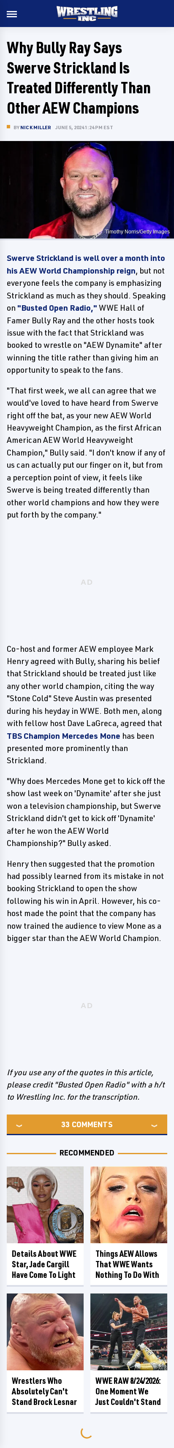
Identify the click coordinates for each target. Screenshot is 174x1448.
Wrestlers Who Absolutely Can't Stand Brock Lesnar (44, 1391)
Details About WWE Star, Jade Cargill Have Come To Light (44, 1264)
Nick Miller (35, 127)
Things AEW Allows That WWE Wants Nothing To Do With (127, 1264)
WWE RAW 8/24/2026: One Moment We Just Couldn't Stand (128, 1391)
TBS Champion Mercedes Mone (63, 736)
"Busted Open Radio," (57, 308)
